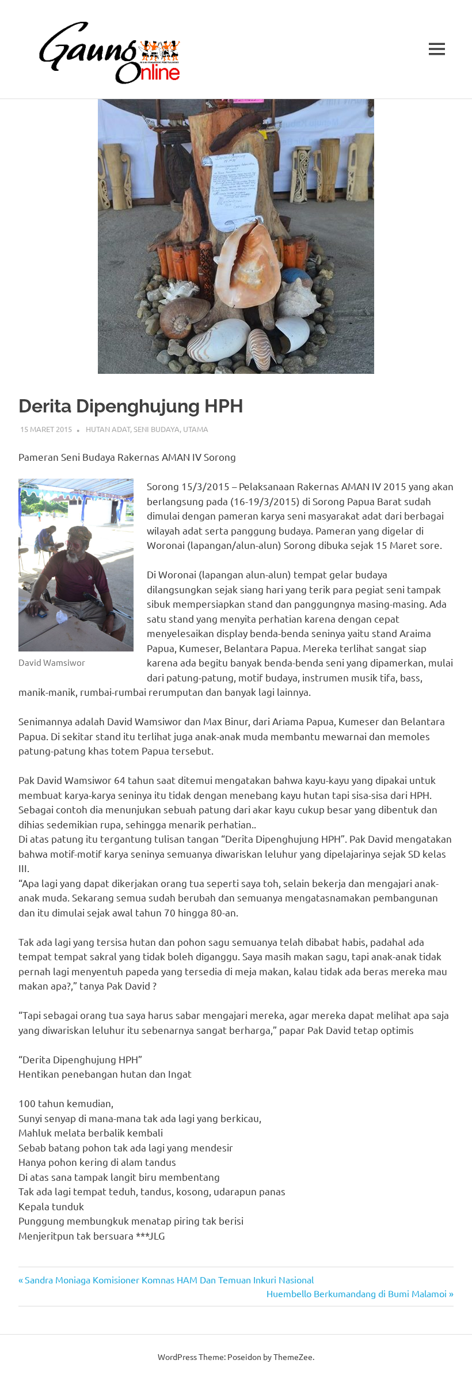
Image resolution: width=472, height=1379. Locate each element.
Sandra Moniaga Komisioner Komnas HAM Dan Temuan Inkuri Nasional (169, 1279)
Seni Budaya (157, 429)
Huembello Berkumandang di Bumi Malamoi (357, 1293)
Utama (195, 429)
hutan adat (108, 429)
